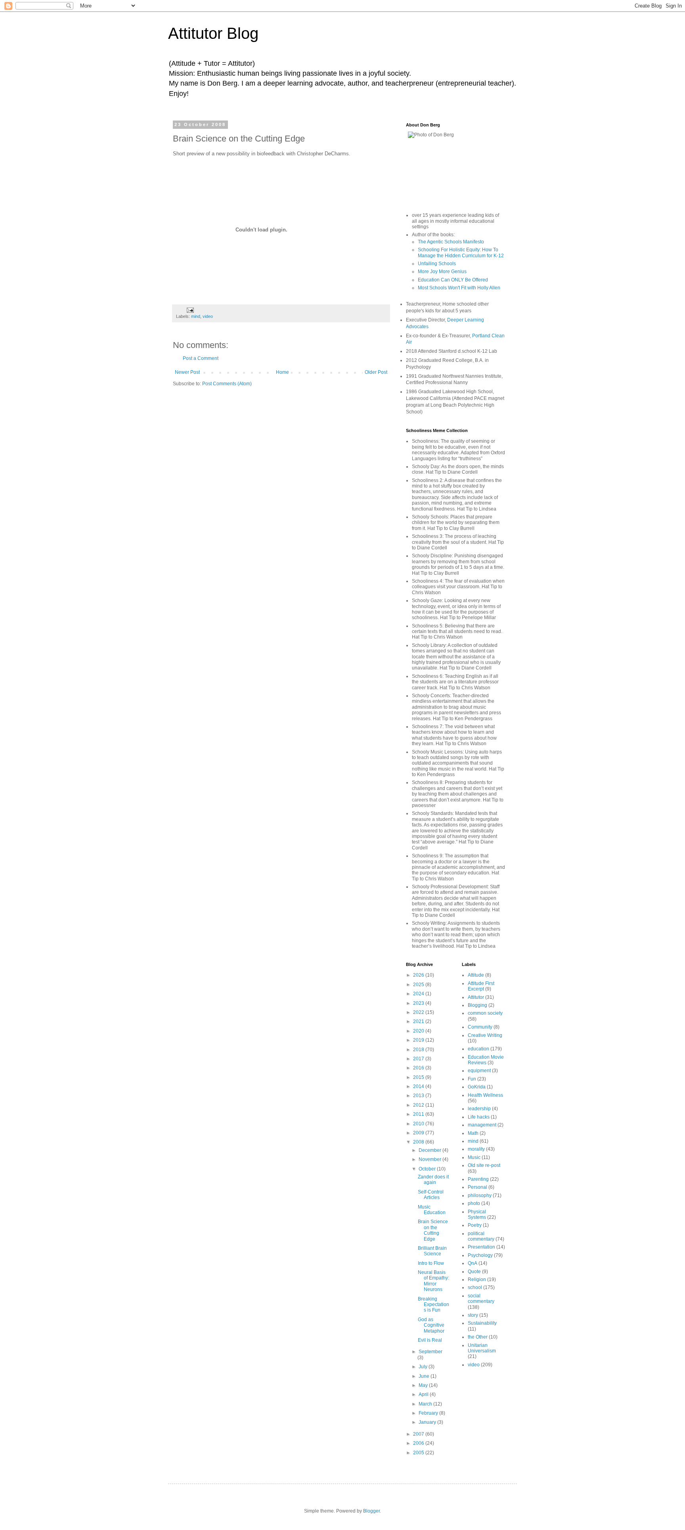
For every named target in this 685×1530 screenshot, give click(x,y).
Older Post (376, 372)
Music (474, 1157)
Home (282, 372)
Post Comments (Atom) (227, 383)
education (478, 1049)
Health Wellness (485, 1095)
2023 (419, 1003)
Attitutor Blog (213, 33)
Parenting (478, 1179)
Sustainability (482, 1323)
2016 (419, 1068)
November (430, 1159)
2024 (419, 993)
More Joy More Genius (442, 271)
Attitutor (476, 997)
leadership (479, 1108)
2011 (419, 1114)
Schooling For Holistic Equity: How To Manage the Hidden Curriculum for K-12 (461, 252)
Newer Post (187, 372)
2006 (419, 1443)
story (473, 1315)
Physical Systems (477, 1214)
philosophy (480, 1195)
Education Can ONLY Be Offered (453, 280)
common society (485, 1013)
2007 (419, 1434)
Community (480, 1027)
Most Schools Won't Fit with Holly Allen (459, 288)
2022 (419, 1012)
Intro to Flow (431, 1263)
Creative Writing (485, 1035)
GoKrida (477, 1087)
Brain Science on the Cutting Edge (433, 1230)
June (425, 1376)
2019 (419, 1040)
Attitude (476, 975)
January (428, 1422)
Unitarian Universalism (482, 1348)
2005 (419, 1452)
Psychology (480, 1255)
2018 (419, 1049)
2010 (419, 1123)
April (424, 1394)
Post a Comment (200, 358)
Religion (477, 1279)
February (429, 1413)
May (424, 1385)
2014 (419, 1086)
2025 (419, 984)
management (482, 1125)
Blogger (371, 1511)
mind (195, 316)
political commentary (481, 1236)
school (475, 1287)
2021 (419, 1021)
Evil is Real (430, 1340)
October (428, 1169)
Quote (474, 1271)
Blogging (477, 1005)
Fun (472, 1079)
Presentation (481, 1247)
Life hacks (479, 1117)
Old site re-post (484, 1165)
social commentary (481, 1298)
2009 (419, 1133)
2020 (419, 1031)
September (430, 1351)
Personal (477, 1187)
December (430, 1150)
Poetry (475, 1225)
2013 (419, 1095)
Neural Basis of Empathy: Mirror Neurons (433, 1281)
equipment (479, 1070)
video (208, 316)
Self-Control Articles (431, 1194)
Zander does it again (433, 1179)
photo (474, 1203)
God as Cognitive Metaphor (431, 1325)
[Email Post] (190, 309)
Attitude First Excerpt (481, 986)
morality (476, 1149)
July (424, 1366)
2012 (419, 1105)
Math (473, 1133)
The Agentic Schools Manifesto (451, 242)
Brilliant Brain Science (432, 1251)
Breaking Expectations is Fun (433, 1304)
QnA (472, 1263)
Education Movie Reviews (486, 1059)
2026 (419, 975)
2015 (419, 1077)
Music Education (432, 1209)
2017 (419, 1058)
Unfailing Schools (437, 263)
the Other (478, 1337)
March (426, 1404)
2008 (419, 1142)
